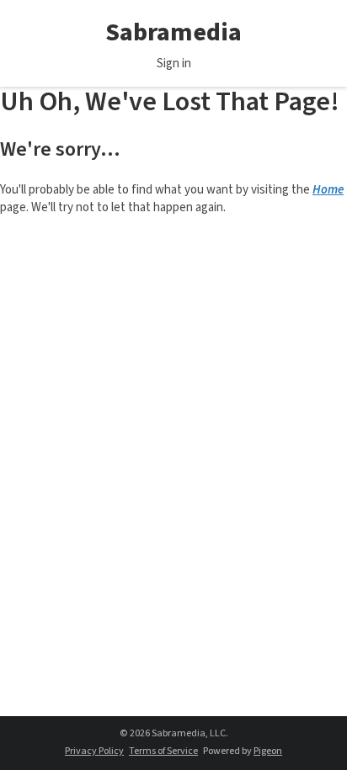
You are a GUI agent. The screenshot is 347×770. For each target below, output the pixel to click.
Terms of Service (163, 751)
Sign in (174, 63)
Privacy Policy (94, 751)
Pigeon (268, 751)
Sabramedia (173, 32)
